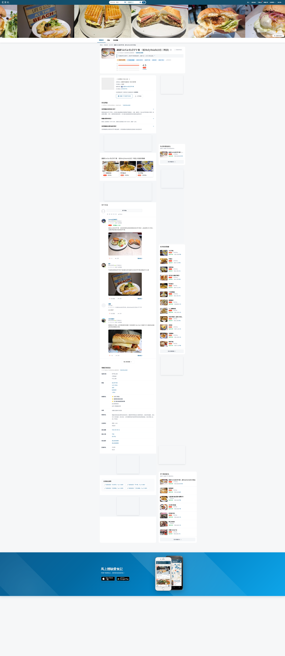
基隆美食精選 (122, 60)
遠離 (109, 304)
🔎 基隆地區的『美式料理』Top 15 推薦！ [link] (114, 484)
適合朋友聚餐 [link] (115, 440)
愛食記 (101, 45)
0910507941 (124, 88)
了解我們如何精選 (139, 52)
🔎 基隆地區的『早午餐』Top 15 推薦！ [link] (136, 484)
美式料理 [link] (139, 60)
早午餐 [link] (147, 60)
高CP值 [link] (114, 436)
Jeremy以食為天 (112, 219)
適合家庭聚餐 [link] (115, 443)
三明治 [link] (161, 60)
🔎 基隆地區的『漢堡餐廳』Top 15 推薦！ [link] (114, 488)
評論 (108, 40)
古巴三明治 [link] (114, 385)
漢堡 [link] (154, 60)
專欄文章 (266, 2)
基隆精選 (106, 45)
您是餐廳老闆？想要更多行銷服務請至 (127, 92)
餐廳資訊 (101, 40)
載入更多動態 (127, 361)
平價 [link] (113, 434)
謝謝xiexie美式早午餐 (128, 86)
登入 (248, 2)
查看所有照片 (279, 35)
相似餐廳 (115, 40)
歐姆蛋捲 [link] (114, 390)
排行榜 (279, 2)
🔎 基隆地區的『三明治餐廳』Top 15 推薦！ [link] (137, 488)
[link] (178, 156)
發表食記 (254, 2)
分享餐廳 (139, 96)
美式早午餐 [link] (114, 382)
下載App (260, 2)
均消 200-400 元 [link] (116, 429)
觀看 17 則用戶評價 (125, 96)
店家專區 (272, 2)
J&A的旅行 (111, 318)
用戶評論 (105, 205)
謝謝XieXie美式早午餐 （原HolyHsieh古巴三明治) (143, 49)
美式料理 (111, 45)
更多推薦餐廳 (171, 351)
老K (109, 263)
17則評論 (144, 69)
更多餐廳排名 (171, 161)
